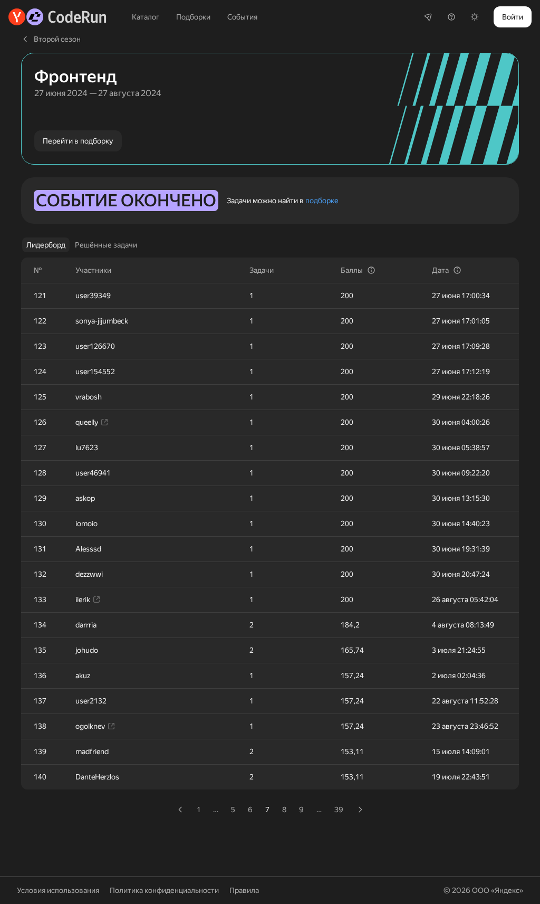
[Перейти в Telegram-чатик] (428, 16)
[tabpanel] (270, 537)
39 (338, 809)
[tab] (46, 244)
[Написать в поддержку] (451, 16)
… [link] (215, 809)
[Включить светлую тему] (474, 16)
